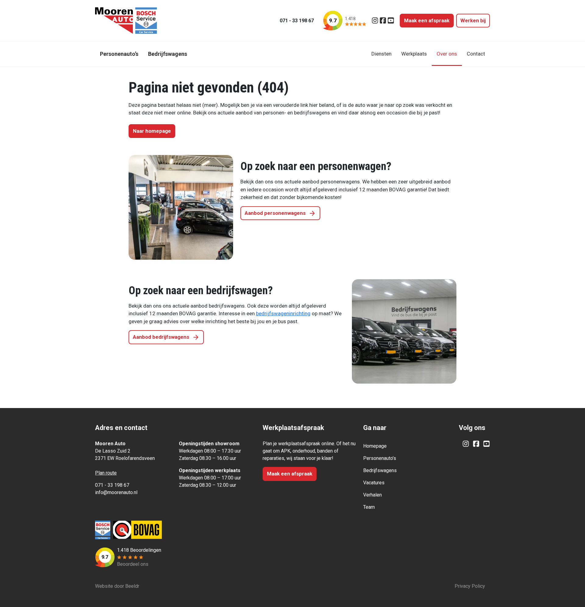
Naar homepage (152, 131)
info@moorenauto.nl (116, 492)
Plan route (106, 473)
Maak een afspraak (426, 20)
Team (369, 507)
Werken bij (473, 20)
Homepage (375, 446)
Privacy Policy (470, 586)
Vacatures (374, 483)
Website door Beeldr (117, 586)
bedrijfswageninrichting (283, 313)
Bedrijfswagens (380, 470)
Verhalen (372, 495)
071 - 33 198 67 (297, 20)
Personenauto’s (379, 458)
